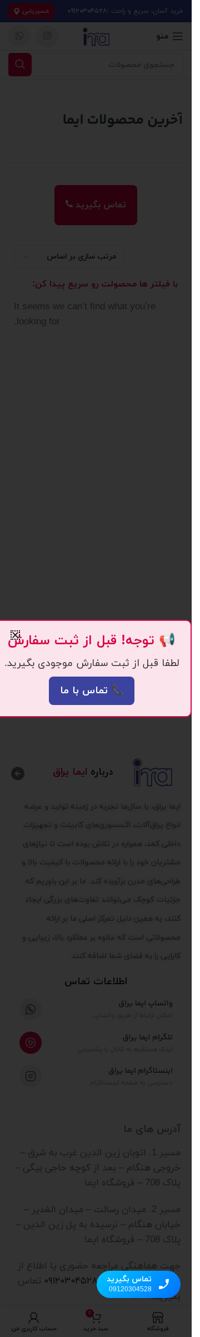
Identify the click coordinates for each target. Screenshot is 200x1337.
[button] (15, 635)
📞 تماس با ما (91, 691)
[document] (96, 668)
